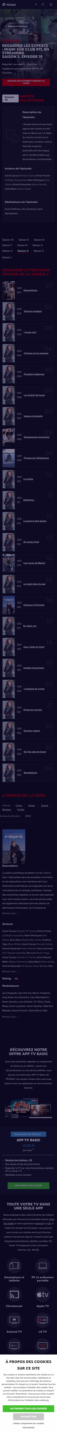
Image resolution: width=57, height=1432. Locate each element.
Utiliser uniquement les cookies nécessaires (28, 1425)
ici (48, 1400)
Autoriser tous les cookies (28, 1408)
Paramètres (28, 1416)
